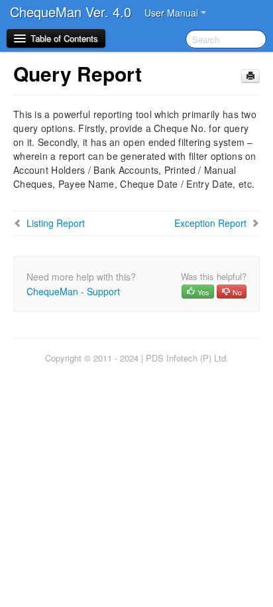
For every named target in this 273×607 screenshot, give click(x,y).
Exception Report (210, 223)
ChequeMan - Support (73, 291)
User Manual (172, 12)
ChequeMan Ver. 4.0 (70, 11)
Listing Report (56, 223)
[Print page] (250, 76)
